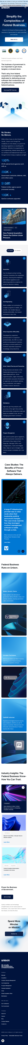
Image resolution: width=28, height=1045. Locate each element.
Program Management (6, 985)
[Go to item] (14, 271)
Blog (2, 1018)
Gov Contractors (5, 1003)
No (24, 5)
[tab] (10, 250)
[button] (25, 7)
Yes (22, 5)
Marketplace (4, 996)
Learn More (7, 542)
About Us (3, 1013)
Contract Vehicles (5, 1021)
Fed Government (5, 1006)
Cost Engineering (5, 983)
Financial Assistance (5, 988)
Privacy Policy (4, 1035)
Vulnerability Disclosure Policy (15, 1035)
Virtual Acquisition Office (6, 993)
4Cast (2, 990)
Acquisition (3, 977)
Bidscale (3, 975)
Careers (3, 1016)
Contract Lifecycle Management (8, 980)
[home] (5, 7)
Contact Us (3, 1024)
